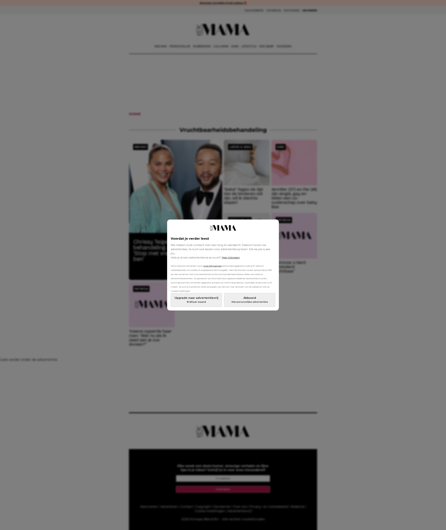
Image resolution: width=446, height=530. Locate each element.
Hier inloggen (231, 257)
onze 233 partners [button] (212, 266)
